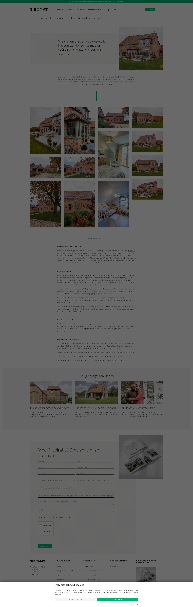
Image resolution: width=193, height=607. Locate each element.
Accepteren (117, 599)
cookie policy (133, 604)
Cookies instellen (75, 599)
